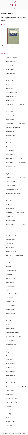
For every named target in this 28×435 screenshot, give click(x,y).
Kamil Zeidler (9, 425)
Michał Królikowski (10, 208)
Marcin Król (9, 205)
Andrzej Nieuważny (11, 251)
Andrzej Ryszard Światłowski (13, 336)
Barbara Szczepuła (11, 344)
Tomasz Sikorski (10, 309)
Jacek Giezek (22, 123)
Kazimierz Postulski (11, 270)
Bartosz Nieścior (10, 247)
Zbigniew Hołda (10, 150)
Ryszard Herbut (10, 143)
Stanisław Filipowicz (11, 112)
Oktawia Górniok (10, 131)
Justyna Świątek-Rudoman (13, 332)
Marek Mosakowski (11, 236)
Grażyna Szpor (11, 47)
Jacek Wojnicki (9, 406)
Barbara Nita (19, 255)
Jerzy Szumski (9, 359)
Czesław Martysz (5, 47)
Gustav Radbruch (10, 282)
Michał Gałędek (10, 119)
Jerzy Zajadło (9, 414)
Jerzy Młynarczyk (10, 232)
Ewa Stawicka (9, 325)
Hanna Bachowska (10, 61)
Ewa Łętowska (9, 216)
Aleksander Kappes (11, 166)
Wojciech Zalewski (10, 421)
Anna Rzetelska (10, 297)
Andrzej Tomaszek (10, 375)
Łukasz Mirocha (10, 228)
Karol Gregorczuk (10, 135)
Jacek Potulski (9, 274)
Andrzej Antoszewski (11, 57)
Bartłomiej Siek (10, 301)
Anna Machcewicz (10, 220)
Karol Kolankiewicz (11, 185)
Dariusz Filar (9, 108)
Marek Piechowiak (10, 263)
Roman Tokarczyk (10, 371)
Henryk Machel (10, 224)
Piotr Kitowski (22, 177)
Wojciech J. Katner (10, 174)
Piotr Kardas (9, 170)
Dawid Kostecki (10, 197)
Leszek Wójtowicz (10, 410)
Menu (14, 8)
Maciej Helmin (9, 139)
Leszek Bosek (9, 77)
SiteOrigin (23, 433)
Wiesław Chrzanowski (11, 85)
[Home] (14, 3)
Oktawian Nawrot (10, 243)
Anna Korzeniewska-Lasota (13, 193)
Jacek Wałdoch (22, 386)
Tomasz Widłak (10, 394)
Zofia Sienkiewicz (10, 305)
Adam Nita (8, 255)
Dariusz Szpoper (10, 348)
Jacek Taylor (9, 367)
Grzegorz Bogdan (10, 73)
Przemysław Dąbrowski (12, 92)
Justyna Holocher (10, 154)
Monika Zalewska (10, 417)
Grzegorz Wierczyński (11, 398)
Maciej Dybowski (10, 104)
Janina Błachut (10, 69)
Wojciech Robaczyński (11, 290)
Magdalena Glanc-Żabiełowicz (13, 127)
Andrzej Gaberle (10, 115)
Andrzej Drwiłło (10, 100)
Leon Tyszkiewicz (10, 379)
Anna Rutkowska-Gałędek (12, 294)
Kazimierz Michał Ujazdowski (13, 383)
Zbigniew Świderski (11, 340)
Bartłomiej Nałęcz (10, 239)
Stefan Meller (22, 224)
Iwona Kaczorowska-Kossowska (14, 158)
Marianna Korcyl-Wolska (12, 189)
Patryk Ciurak (9, 88)
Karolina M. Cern (10, 81)
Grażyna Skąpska (10, 313)
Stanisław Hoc (9, 146)
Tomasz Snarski (10, 321)
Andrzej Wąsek (10, 390)
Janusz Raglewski (10, 286)
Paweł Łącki (9, 212)
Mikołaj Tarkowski (10, 363)
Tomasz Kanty (22, 162)
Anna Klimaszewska (11, 181)
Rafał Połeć (9, 266)
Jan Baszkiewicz (10, 65)
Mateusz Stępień (10, 328)
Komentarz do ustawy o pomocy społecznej (13, 46)
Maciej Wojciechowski (11, 402)
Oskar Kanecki (9, 162)
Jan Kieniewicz (10, 177)
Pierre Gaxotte (9, 123)
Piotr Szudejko (9, 356)
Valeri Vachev (9, 386)
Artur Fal (22, 104)
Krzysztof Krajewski (11, 201)
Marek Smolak (9, 317)
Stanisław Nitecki (18, 47)
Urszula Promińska (11, 278)
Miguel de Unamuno (11, 96)
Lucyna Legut (20, 212)
